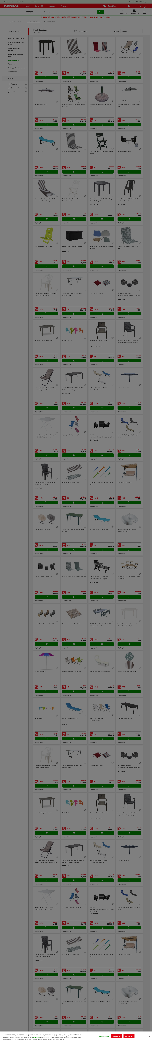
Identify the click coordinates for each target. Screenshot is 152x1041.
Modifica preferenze (104, 1036)
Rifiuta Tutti (116, 1036)
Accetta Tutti (128, 1036)
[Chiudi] (149, 1036)
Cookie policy (36, 1037)
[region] (76, 1036)
